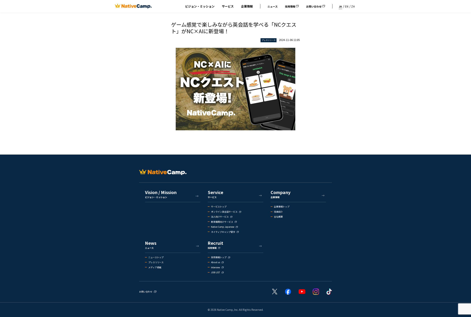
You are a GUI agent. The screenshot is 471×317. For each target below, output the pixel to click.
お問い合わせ (314, 6)
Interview (215, 267)
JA (340, 6)
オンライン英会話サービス (224, 211)
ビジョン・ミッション (200, 6)
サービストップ (218, 206)
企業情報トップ (281, 206)
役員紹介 (278, 211)
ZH (353, 6)
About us (215, 262)
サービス (228, 6)
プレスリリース (156, 262)
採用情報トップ (218, 257)
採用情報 (290, 6)
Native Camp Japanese (222, 226)
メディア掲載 (154, 267)
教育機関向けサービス (222, 222)
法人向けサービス (220, 216)
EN (346, 6)
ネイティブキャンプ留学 (223, 232)
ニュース (273, 6)
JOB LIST (215, 272)
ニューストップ (156, 257)
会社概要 (278, 216)
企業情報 (247, 6)
